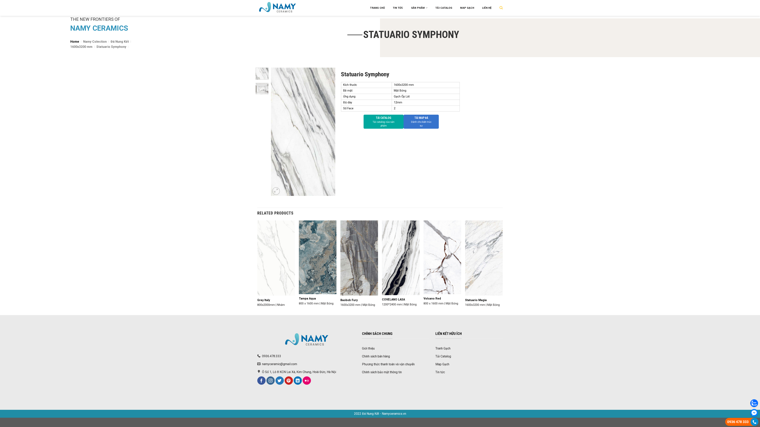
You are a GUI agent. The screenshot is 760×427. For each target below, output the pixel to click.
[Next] (328, 132)
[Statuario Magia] (484, 258)
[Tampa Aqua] (317, 257)
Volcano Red (432, 298)
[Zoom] (276, 191)
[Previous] (277, 132)
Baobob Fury (349, 300)
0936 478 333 (738, 422)
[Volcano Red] (442, 257)
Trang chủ (377, 7)
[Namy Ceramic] (290, 8)
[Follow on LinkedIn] (298, 380)
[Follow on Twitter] (280, 380)
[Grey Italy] (276, 258)
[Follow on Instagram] (270, 380)
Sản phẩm (418, 7)
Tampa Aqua (307, 298)
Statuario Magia (476, 300)
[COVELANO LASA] (401, 257)
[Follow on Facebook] (261, 380)
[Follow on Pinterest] (289, 380)
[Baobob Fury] (359, 258)
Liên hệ (487, 7)
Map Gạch (467, 7)
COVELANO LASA (393, 299)
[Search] (501, 8)
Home (74, 41)
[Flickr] (307, 380)
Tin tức (398, 7)
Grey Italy (263, 300)
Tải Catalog (443, 7)
